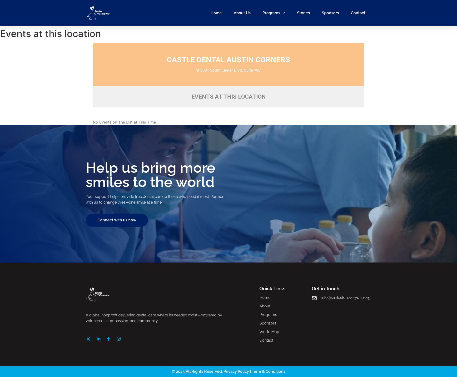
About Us (242, 13)
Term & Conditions (268, 371)
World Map (269, 331)
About (264, 306)
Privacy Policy (236, 371)
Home (216, 13)
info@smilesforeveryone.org (346, 297)
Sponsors (330, 13)
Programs (271, 13)
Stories (303, 13)
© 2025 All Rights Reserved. (198, 371)
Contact (358, 13)
